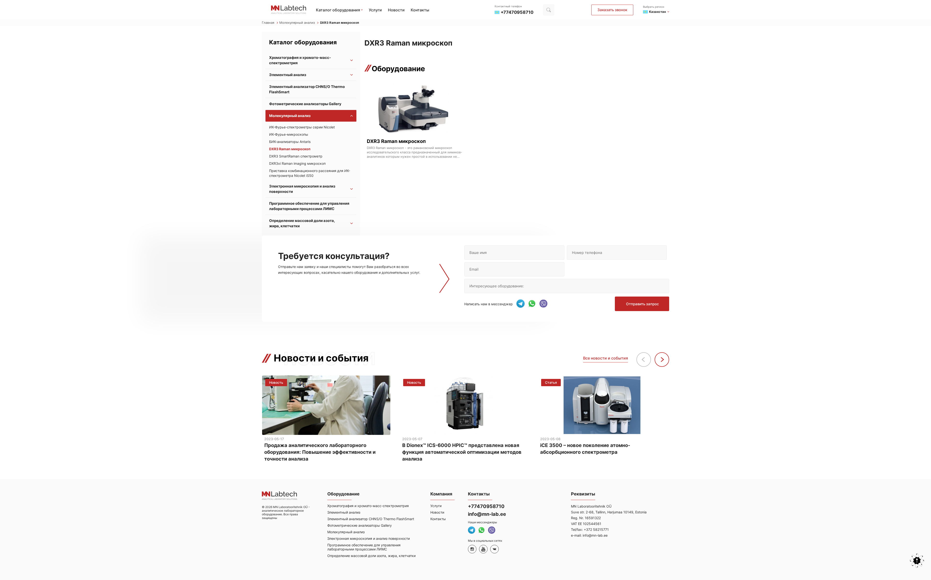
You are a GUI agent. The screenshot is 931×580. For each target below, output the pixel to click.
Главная (268, 22)
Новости (396, 10)
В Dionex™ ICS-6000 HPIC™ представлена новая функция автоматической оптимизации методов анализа (462, 452)
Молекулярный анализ (297, 22)
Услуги (375, 10)
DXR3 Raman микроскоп (289, 149)
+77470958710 (486, 506)
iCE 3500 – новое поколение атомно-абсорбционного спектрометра (585, 448)
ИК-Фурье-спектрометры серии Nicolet (302, 127)
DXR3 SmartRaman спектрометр (295, 156)
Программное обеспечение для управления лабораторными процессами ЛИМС (309, 206)
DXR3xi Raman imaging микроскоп (297, 163)
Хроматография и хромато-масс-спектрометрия (300, 60)
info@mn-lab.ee (487, 514)
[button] (662, 359)
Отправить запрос (642, 304)
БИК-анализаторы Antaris (290, 142)
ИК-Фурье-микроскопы (288, 134)
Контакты (420, 10)
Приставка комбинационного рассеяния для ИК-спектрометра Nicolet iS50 (309, 173)
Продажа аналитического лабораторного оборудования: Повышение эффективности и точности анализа (320, 452)
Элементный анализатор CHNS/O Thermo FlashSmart (307, 89)
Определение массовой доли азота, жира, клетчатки (302, 223)
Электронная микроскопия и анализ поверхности (302, 189)
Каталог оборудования (338, 10)
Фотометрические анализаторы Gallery (305, 104)
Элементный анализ (287, 74)
